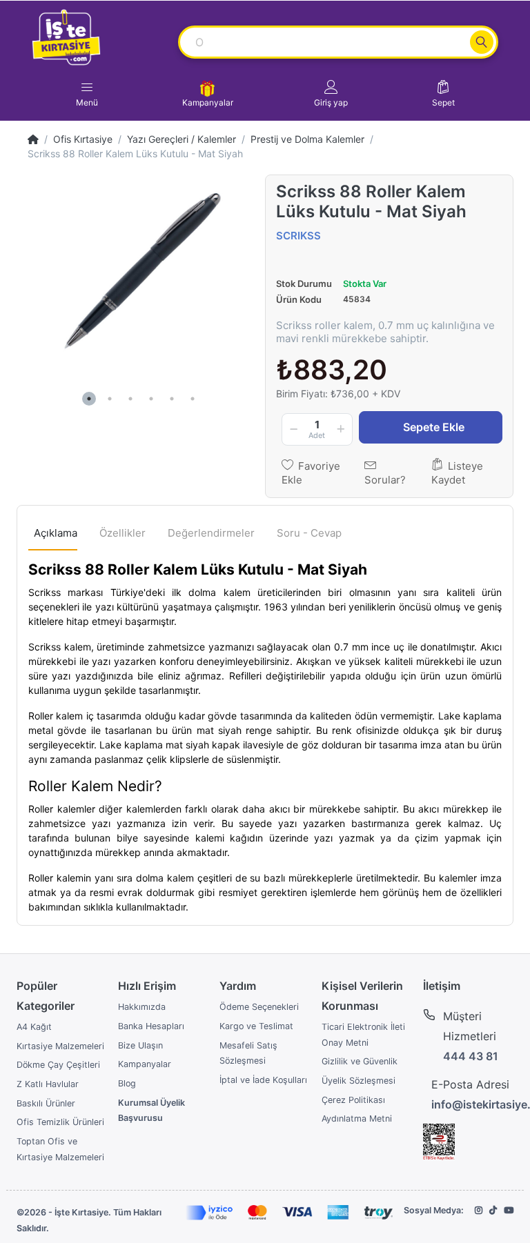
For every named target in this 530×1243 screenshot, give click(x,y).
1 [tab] (89, 399)
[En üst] (33, 139)
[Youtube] (508, 1210)
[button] (331, 93)
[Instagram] (478, 1210)
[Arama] (481, 42)
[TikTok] (493, 1210)
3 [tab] (130, 399)
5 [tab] (172, 399)
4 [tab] (151, 399)
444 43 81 (470, 1056)
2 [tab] (110, 399)
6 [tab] (192, 399)
